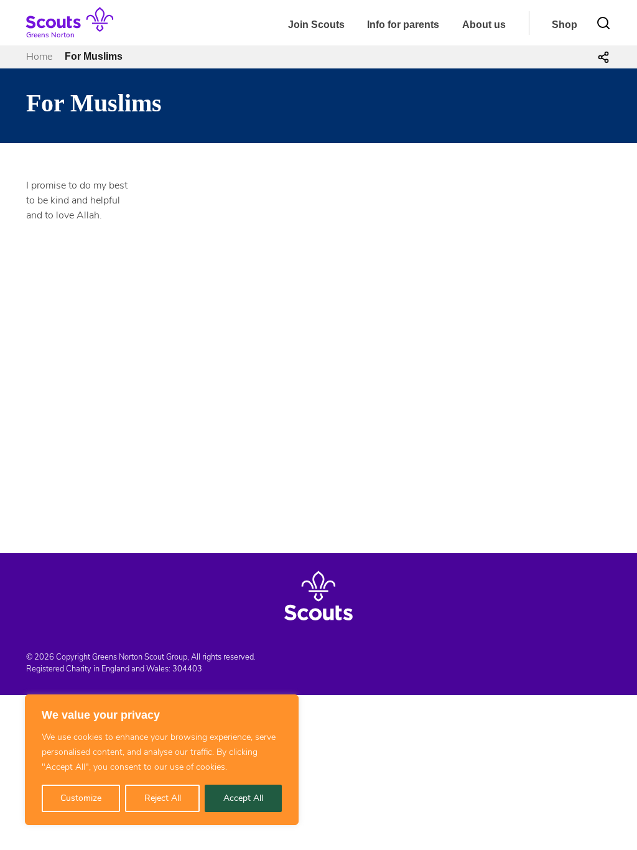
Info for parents (403, 24)
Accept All (243, 798)
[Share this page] (603, 56)
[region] (162, 759)
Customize (80, 798)
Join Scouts (316, 24)
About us (484, 24)
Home (39, 56)
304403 (187, 669)
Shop (564, 24)
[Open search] (603, 23)
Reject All (162, 798)
